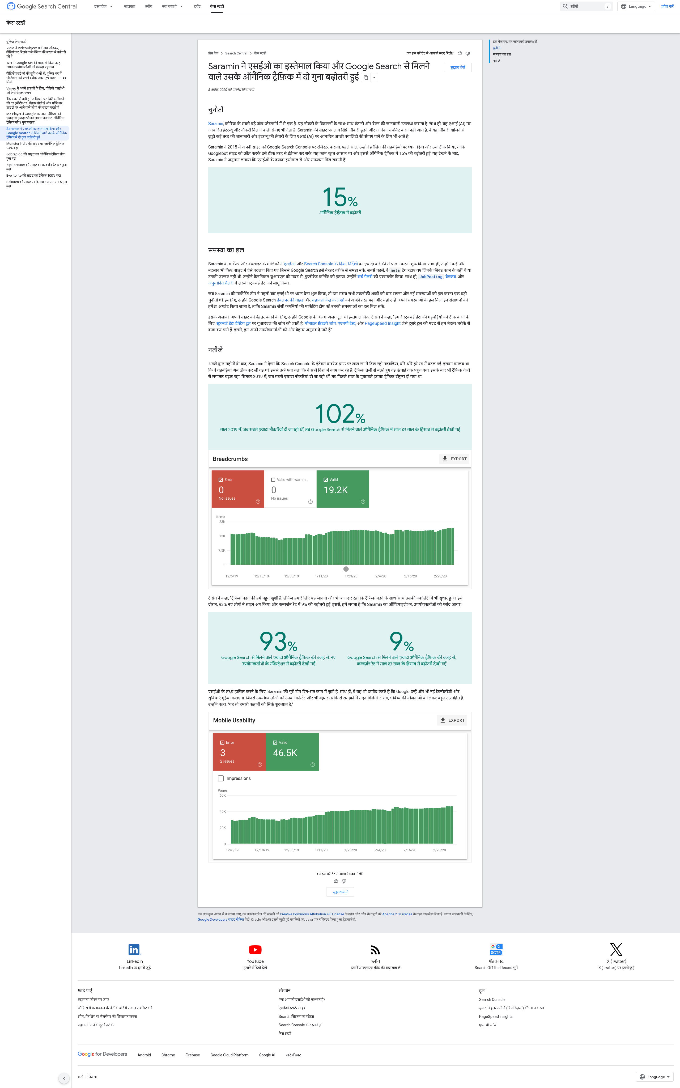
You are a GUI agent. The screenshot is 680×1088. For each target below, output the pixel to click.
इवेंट (197, 6)
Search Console (492, 999)
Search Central (57, 6)
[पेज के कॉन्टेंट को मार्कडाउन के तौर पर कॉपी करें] (366, 77)
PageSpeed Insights (496, 1016)
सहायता (129, 6)
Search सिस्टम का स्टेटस (296, 1016)
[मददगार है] (460, 53)
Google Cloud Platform (230, 1055)
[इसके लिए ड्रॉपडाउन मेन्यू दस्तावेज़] (113, 6)
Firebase (193, 1055)
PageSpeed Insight (383, 323)
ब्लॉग (148, 6)
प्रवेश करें (667, 6)
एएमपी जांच (487, 1025)
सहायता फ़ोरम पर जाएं (93, 999)
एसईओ (290, 263)
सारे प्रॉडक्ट (293, 1055)
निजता (92, 1077)
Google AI (267, 1055)
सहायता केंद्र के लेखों (328, 300)
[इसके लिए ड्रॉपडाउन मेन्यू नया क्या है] (183, 6)
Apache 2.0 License (397, 914)
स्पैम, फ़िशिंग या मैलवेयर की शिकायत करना (107, 1016)
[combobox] (586, 6)
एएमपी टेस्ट (346, 323)
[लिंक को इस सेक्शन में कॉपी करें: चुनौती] (230, 110)
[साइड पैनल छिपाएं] (64, 1078)
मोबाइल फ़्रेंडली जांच (320, 323)
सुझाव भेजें (457, 67)
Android (144, 1055)
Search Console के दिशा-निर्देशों (331, 263)
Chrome (168, 1055)
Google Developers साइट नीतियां (221, 919)
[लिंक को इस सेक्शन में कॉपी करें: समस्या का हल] (251, 251)
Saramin (215, 123)
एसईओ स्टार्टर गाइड (292, 1008)
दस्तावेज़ (100, 6)
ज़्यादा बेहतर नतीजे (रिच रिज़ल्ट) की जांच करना (511, 1008)
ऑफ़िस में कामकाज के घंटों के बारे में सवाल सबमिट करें (115, 1008)
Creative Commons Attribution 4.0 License (312, 914)
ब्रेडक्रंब (450, 276)
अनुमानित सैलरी (220, 283)
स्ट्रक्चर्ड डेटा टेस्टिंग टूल (233, 323)
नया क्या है (169, 6)
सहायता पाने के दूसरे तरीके (96, 1025)
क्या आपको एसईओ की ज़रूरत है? (302, 999)
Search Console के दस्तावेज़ (300, 1025)
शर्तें (80, 1077)
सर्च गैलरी (365, 276)
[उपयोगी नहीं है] (468, 53)
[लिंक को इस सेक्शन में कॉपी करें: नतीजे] (229, 350)
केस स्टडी (217, 6)
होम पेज (213, 53)
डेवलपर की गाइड (290, 300)
